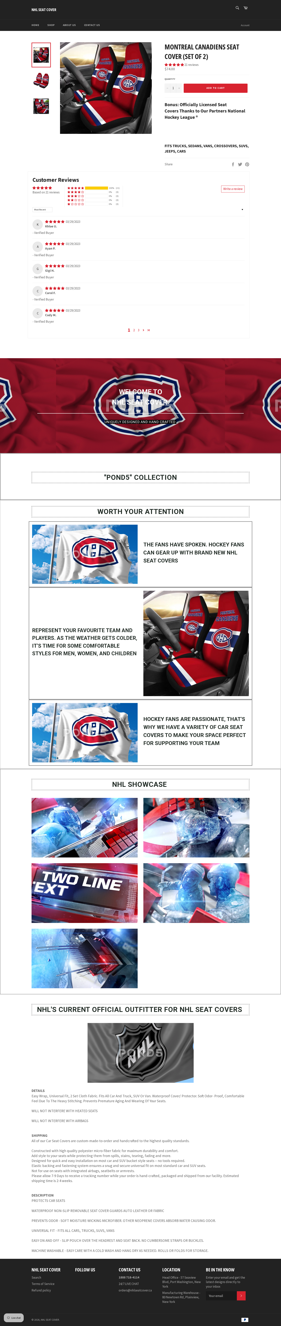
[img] (55, 222)
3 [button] (138, 330)
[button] (174, 65)
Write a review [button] (233, 189)
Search (36, 1277)
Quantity (170, 79)
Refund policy (41, 1290)
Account (245, 25)
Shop (50, 25)
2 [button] (134, 330)
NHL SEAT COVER (44, 9)
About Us (69, 25)
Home (35, 25)
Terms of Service (43, 1284)
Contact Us (92, 25)
